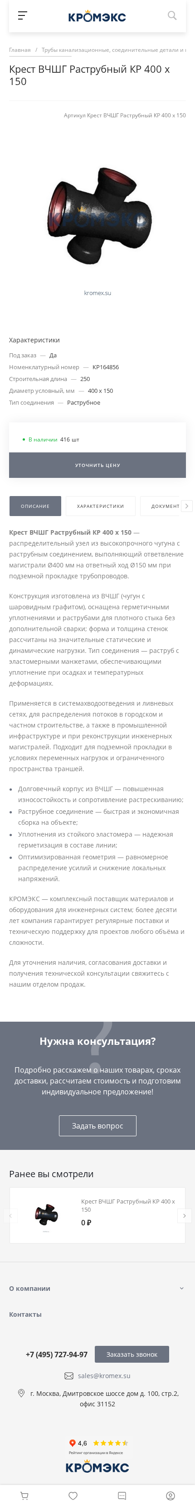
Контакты (25, 1314)
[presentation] (187, 506)
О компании (29, 1288)
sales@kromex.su (104, 1375)
